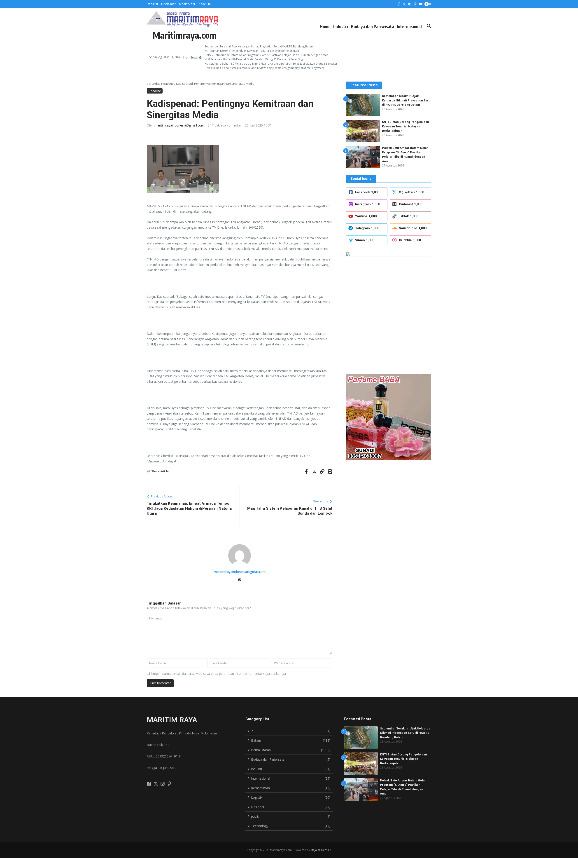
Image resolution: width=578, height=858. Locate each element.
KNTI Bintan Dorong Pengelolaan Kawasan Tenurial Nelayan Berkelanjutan (405, 126)
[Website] (239, 580)
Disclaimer (168, 4)
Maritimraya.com (185, 35)
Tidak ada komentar (226, 125)
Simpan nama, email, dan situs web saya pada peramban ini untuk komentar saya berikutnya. (219, 673)
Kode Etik (205, 4)
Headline (167, 84)
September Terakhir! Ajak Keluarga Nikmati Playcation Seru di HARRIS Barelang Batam (406, 100)
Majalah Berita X (321, 850)
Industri (340, 26)
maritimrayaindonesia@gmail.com (179, 125)
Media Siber (187, 4)
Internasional (409, 26)
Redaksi (152, 4)
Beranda (153, 84)
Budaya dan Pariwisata (372, 26)
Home (325, 26)
